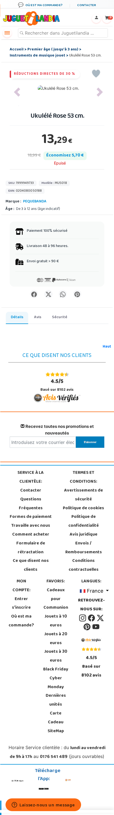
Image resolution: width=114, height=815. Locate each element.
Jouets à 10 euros (56, 621)
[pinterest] (87, 627)
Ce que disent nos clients (31, 565)
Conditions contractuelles (84, 565)
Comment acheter (30, 534)
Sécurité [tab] (59, 317)
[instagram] (83, 618)
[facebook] (91, 618)
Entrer (21, 599)
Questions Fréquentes (31, 504)
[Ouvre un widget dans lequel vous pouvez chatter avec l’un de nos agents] (43, 805)
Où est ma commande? (21, 621)
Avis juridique (83, 534)
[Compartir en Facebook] (34, 294)
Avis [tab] (37, 317)
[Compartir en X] (48, 294)
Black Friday (55, 669)
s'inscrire (21, 607)
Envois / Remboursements (83, 548)
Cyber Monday (56, 683)
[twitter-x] (100, 618)
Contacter (30, 490)
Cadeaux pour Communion (55, 599)
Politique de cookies (83, 508)
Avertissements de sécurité (83, 495)
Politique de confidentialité (83, 521)
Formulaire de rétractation (30, 548)
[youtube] (96, 627)
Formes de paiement (31, 517)
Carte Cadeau (55, 718)
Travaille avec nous (30, 525)
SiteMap (56, 731)
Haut (107, 347)
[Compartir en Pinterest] (77, 294)
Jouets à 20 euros (55, 639)
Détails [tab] (17, 317)
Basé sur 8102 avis (57, 385)
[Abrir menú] (7, 33)
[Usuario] (96, 18)
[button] (17, 92)
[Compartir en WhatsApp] (63, 294)
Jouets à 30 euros (55, 656)
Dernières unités (56, 700)
